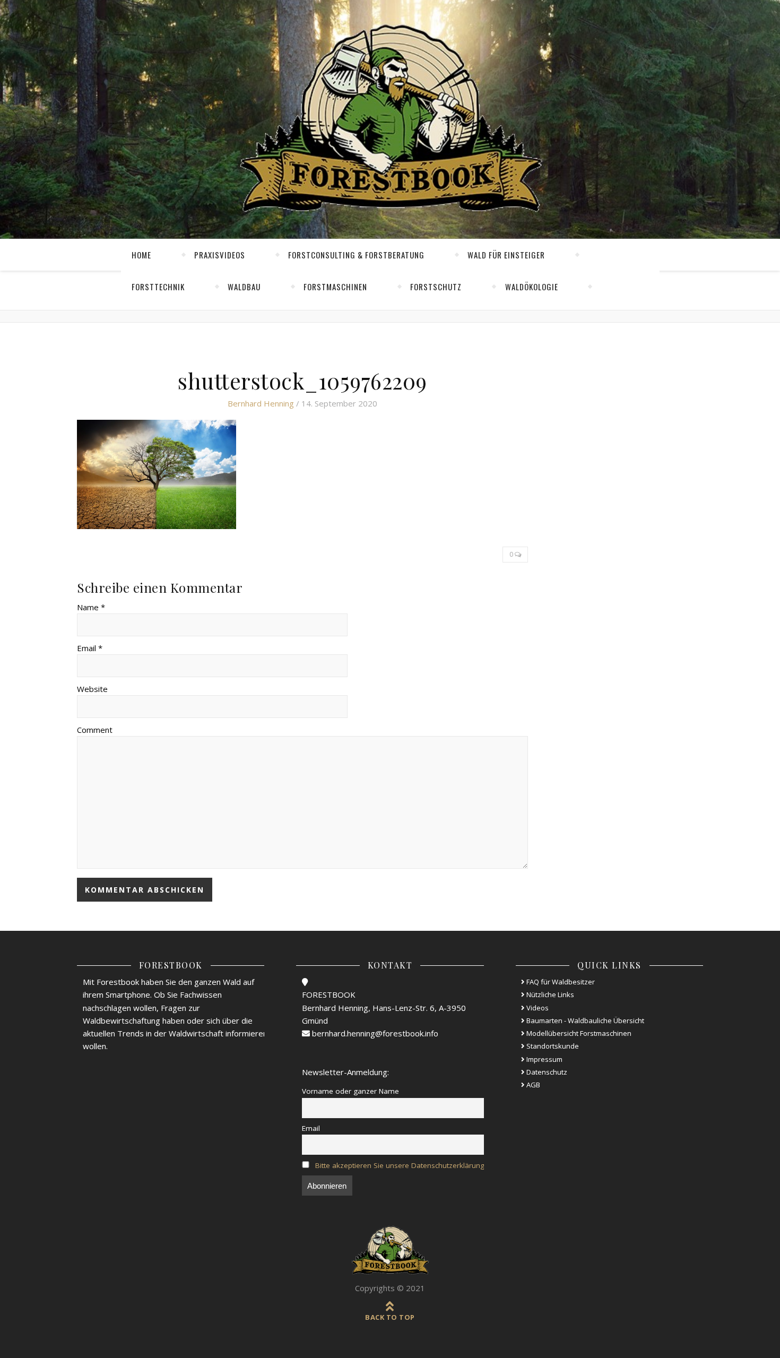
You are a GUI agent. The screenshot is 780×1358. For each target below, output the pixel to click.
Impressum (543, 1059)
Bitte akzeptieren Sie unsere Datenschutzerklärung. (400, 1165)
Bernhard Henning (261, 403)
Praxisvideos (219, 255)
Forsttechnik (158, 286)
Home (141, 255)
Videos (537, 1008)
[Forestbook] (390, 1250)
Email (311, 1128)
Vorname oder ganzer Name (350, 1091)
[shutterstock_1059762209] (302, 474)
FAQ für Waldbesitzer (560, 982)
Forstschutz (436, 286)
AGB (532, 1084)
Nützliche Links (549, 994)
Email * (89, 648)
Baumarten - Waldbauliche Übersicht (584, 1020)
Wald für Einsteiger (506, 255)
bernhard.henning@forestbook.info (374, 1033)
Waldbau (244, 286)
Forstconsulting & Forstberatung (356, 255)
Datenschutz (546, 1072)
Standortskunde (552, 1046)
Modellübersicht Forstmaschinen (578, 1033)
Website (92, 689)
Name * (91, 607)
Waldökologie (531, 286)
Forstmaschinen (335, 286)
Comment (94, 729)
